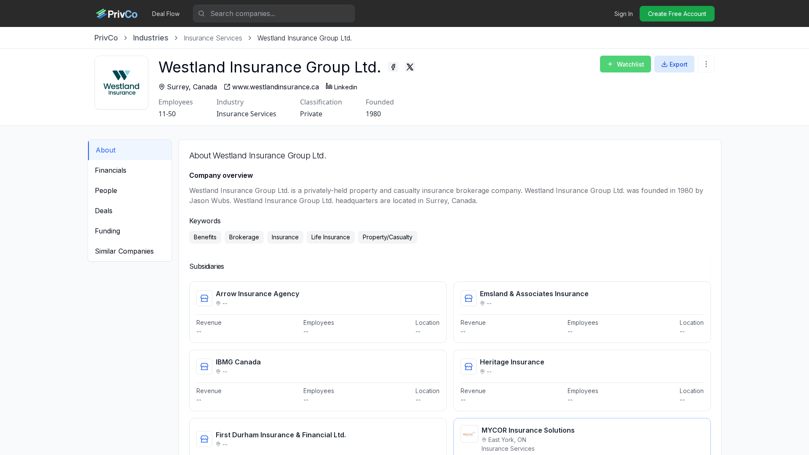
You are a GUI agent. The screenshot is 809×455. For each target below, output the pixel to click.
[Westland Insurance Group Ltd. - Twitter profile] (410, 67)
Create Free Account (677, 13)
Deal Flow (165, 13)
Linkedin (345, 87)
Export (679, 64)
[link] (304, 38)
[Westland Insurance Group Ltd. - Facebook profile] (393, 67)
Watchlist (630, 64)
